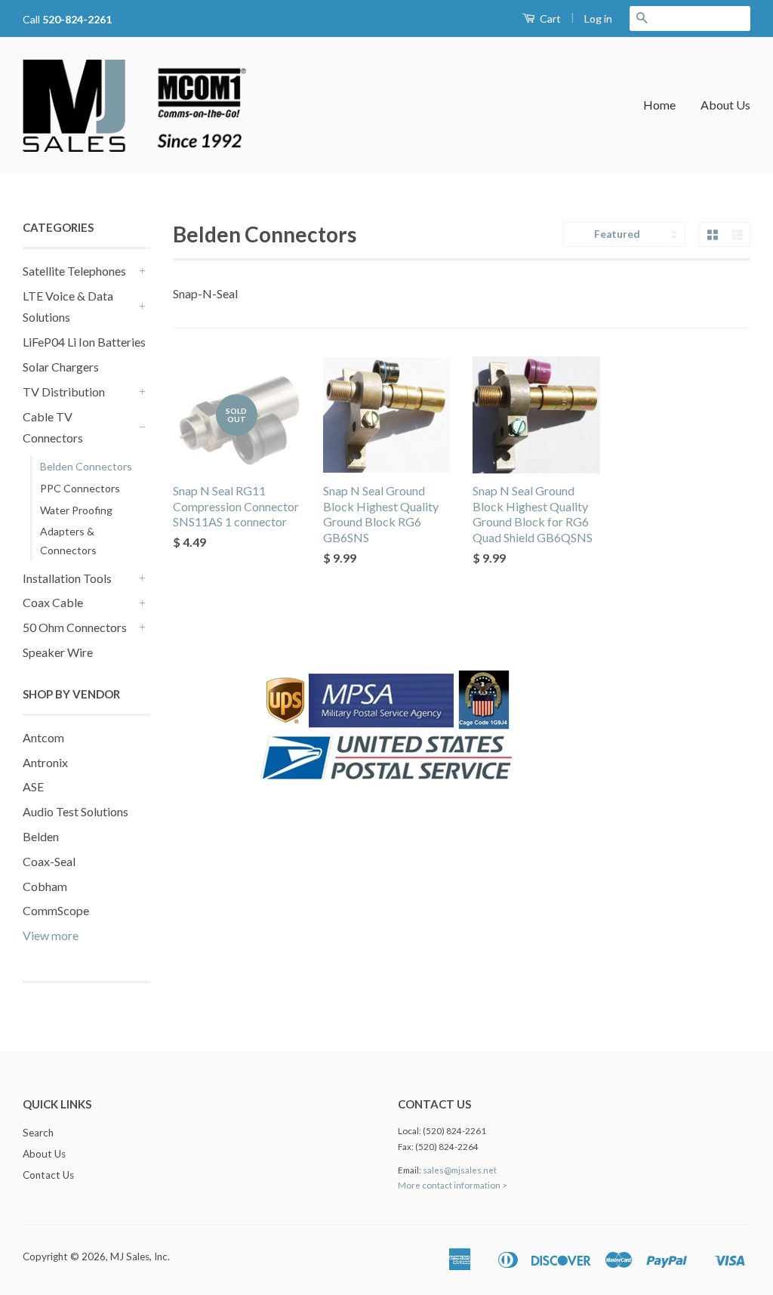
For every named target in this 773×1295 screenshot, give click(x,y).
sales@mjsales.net (460, 1170)
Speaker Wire (58, 652)
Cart (549, 18)
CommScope (56, 910)
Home (659, 104)
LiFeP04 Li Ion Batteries (84, 342)
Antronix (45, 762)
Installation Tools (67, 578)
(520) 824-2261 (454, 1131)
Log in (598, 18)
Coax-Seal (49, 861)
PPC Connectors (80, 488)
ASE (33, 786)
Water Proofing (76, 510)
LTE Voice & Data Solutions (68, 306)
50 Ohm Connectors (75, 627)
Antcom (43, 737)
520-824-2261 (77, 19)
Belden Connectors (86, 466)
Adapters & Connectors (68, 541)
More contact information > (452, 1185)
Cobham (45, 886)
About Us (725, 104)
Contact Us (48, 1175)
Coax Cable (53, 602)
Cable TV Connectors (53, 427)
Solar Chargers (61, 366)
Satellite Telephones (74, 271)
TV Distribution (64, 391)
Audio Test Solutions (75, 811)
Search (38, 1133)
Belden (41, 836)
